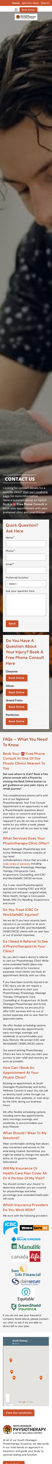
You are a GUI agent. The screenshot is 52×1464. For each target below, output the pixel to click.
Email (9, 564)
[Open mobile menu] (16, 10)
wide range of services (16, 863)
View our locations (18, 1412)
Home (16, 3)
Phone (9, 551)
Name (9, 537)
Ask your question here (20, 591)
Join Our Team (30, 3)
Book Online (28, 10)
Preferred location (17, 577)
